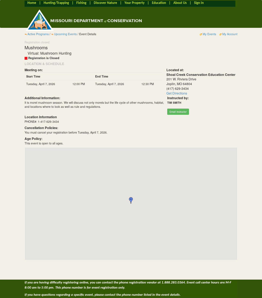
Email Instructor (178, 111)
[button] (131, 200)
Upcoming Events (65, 34)
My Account (229, 34)
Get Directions (176, 93)
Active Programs (38, 34)
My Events (209, 34)
